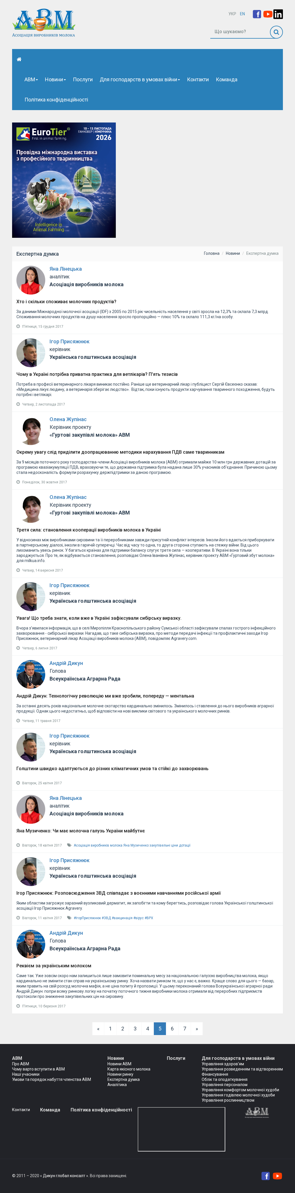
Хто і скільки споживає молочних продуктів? (66, 301)
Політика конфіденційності (56, 100)
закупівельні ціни (164, 845)
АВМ (29, 79)
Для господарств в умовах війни (138, 79)
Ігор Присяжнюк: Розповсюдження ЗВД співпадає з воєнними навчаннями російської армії (118, 893)
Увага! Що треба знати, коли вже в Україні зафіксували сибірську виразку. (98, 618)
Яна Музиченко (136, 845)
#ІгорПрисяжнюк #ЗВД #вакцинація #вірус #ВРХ (113, 918)
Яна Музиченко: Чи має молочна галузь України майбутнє (80, 831)
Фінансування (215, 1074)
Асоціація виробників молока (98, 845)
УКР (232, 14)
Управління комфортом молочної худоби (240, 1090)
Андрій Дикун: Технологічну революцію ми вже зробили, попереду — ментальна (105, 696)
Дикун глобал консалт (64, 1175)
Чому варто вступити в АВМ (38, 1069)
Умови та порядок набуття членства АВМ (51, 1079)
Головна (212, 253)
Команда (226, 79)
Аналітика (117, 1084)
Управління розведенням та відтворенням (242, 1069)
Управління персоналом (224, 1084)
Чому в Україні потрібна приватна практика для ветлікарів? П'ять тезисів (97, 374)
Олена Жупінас (68, 419)
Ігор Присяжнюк (70, 341)
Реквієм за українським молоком (53, 965)
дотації (184, 845)
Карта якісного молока (128, 1069)
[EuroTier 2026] (64, 180)
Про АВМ (20, 1064)
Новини (54, 79)
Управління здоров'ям (223, 1064)
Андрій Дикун (66, 663)
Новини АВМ (119, 1064)
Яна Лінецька (66, 269)
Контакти (198, 79)
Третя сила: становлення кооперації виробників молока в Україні (88, 530)
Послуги (83, 79)
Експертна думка (123, 1079)
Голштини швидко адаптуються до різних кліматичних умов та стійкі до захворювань (112, 768)
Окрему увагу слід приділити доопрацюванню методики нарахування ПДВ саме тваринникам (120, 452)
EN (242, 14)
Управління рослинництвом (228, 1100)
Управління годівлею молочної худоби (238, 1095)
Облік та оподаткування (224, 1079)
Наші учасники (25, 1074)
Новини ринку (120, 1074)
